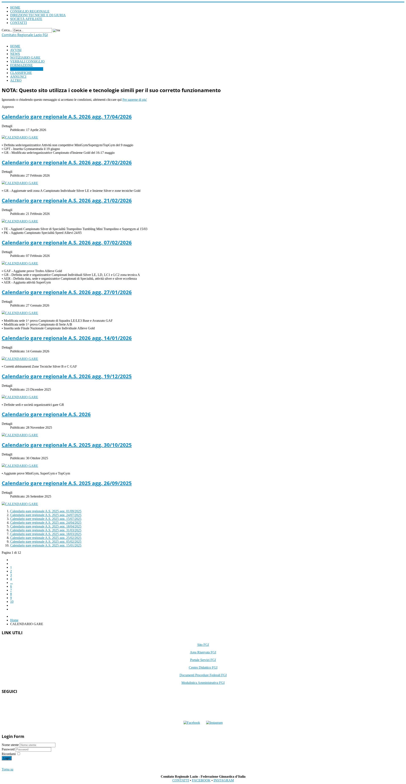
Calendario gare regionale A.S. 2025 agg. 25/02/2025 (45, 538)
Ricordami (9, 754)
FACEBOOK (201, 780)
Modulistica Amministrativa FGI (203, 682)
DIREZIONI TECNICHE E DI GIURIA (38, 15)
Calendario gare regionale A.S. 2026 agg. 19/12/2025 (67, 376)
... (11, 582)
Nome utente (10, 745)
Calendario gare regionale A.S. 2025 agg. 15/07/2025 (45, 519)
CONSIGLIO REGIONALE (29, 11)
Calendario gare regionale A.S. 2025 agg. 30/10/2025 (67, 444)
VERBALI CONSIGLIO (27, 61)
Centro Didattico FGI (203, 667)
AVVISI (15, 50)
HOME (15, 7)
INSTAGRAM (224, 780)
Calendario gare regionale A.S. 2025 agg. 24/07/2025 (45, 515)
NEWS (15, 54)
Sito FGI (203, 644)
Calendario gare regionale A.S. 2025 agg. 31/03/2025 (45, 530)
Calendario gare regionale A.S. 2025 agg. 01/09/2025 (45, 511)
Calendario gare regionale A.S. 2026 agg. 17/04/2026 (67, 116)
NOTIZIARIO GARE (25, 57)
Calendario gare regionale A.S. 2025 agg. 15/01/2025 (45, 545)
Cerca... (7, 30)
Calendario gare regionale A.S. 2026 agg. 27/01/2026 (67, 292)
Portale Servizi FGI (203, 660)
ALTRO (16, 80)
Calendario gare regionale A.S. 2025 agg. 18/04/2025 (45, 526)
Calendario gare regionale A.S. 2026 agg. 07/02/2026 (67, 242)
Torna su (7, 769)
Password (8, 749)
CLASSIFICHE (21, 73)
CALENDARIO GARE (26, 69)
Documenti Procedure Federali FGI (203, 675)
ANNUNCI (18, 76)
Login (6, 758)
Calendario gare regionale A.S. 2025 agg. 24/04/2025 (45, 522)
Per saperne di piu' (134, 99)
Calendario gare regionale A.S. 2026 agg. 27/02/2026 (67, 162)
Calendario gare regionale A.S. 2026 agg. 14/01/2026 (67, 337)
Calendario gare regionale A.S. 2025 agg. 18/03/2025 (45, 534)
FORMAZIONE (21, 65)
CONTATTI (18, 23)
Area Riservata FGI (203, 652)
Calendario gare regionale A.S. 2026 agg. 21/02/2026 (67, 200)
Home (14, 620)
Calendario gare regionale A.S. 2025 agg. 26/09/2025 (67, 483)
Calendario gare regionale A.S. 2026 (46, 414)
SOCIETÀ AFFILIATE (26, 19)
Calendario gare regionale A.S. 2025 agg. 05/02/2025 (45, 541)
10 (12, 601)
